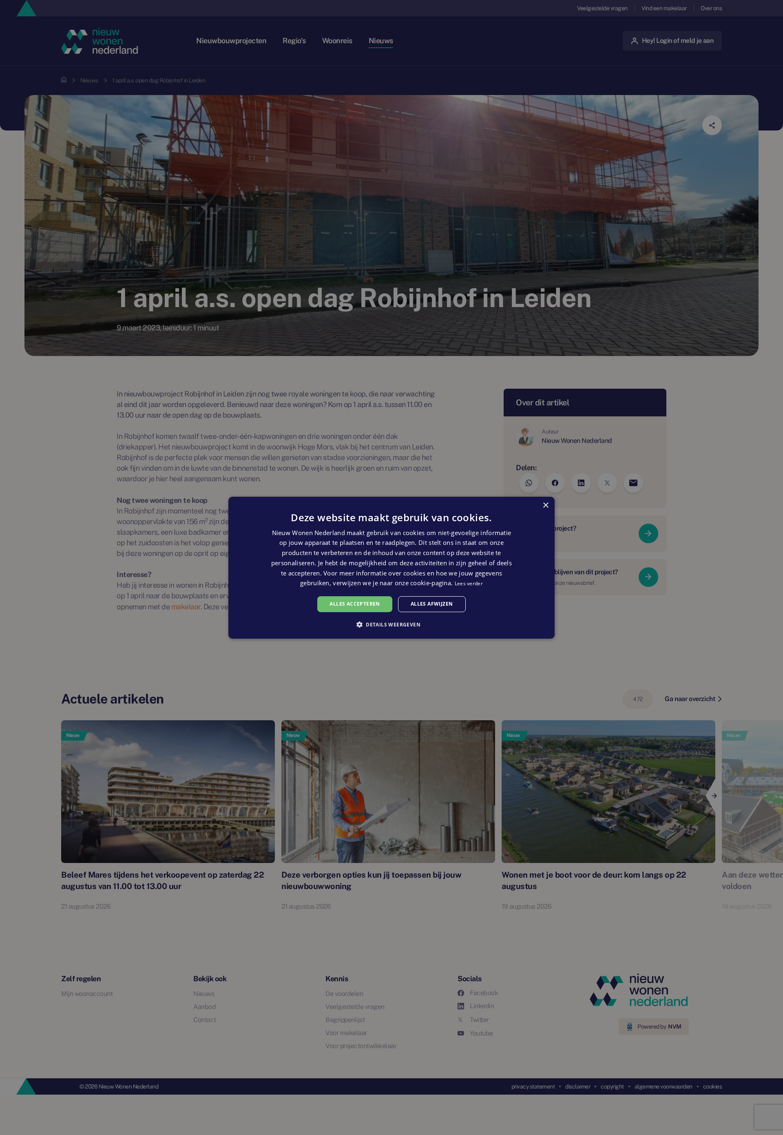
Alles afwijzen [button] (432, 603)
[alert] (391, 567)
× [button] (545, 505)
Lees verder (469, 583)
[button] (391, 624)
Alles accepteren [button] (355, 603)
